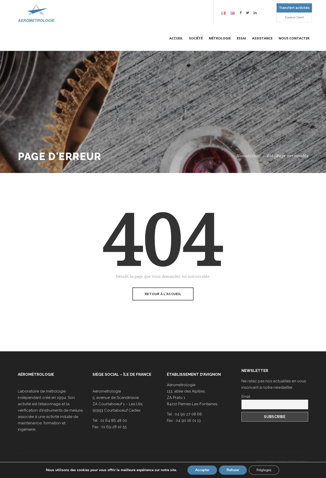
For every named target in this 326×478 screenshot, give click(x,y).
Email (245, 397)
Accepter (202, 470)
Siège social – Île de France (121, 374)
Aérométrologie (36, 374)
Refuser (233, 470)
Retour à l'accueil (163, 294)
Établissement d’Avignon (194, 374)
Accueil (254, 156)
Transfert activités (294, 8)
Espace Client (294, 17)
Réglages (263, 470)
